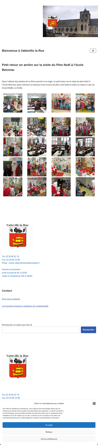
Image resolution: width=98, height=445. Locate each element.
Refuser (49, 432)
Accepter (49, 425)
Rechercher (88, 330)
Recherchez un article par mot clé (17, 325)
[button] (94, 403)
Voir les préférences (49, 439)
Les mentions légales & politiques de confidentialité (25, 306)
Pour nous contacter (11, 299)
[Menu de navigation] (93, 51)
